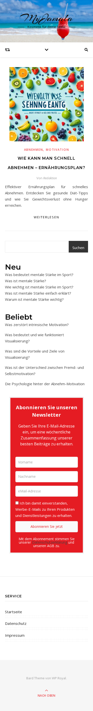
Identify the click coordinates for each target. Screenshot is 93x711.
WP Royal (59, 678)
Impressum (15, 635)
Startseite (13, 611)
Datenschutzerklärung (49, 542)
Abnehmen (33, 150)
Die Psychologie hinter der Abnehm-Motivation (45, 383)
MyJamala (46, 18)
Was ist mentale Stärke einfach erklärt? (38, 293)
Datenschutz (16, 623)
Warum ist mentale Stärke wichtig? (34, 299)
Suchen (78, 247)
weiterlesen (46, 217)
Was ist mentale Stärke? (25, 280)
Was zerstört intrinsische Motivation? (37, 324)
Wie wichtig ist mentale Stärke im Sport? (39, 286)
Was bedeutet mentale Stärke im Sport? (39, 274)
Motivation (57, 150)
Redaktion (50, 178)
